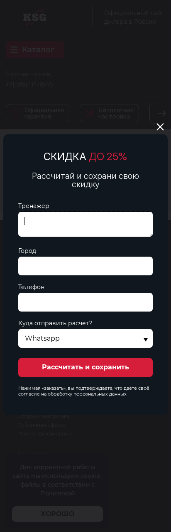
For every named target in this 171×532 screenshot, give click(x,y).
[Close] (160, 126)
